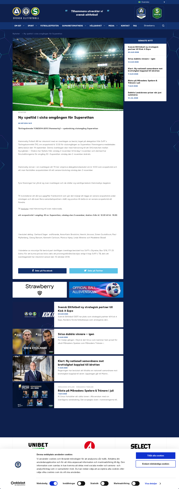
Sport (31, 26)
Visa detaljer (151, 483)
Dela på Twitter (95, 271)
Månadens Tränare (85, 387)
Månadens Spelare (66, 387)
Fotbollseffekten (49, 26)
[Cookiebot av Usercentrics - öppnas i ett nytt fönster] (18, 483)
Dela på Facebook (43, 271)
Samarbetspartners (72, 26)
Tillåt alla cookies (155, 455)
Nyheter (16, 34)
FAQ (135, 26)
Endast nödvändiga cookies (155, 464)
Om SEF (17, 26)
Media (111, 26)
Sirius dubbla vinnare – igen (142, 59)
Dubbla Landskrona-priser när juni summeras (144, 93)
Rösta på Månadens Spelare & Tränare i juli (142, 81)
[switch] (81, 483)
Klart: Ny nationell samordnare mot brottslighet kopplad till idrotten (145, 69)
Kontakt (125, 26)
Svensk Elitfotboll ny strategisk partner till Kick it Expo (143, 48)
